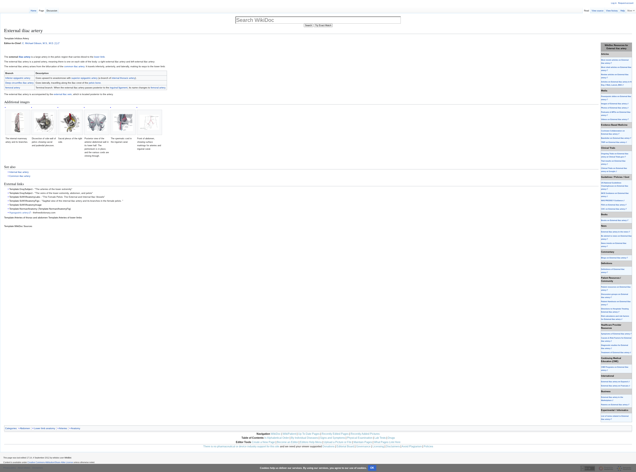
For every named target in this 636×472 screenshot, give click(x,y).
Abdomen (25, 428)
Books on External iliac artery (614, 220)
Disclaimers (393, 446)
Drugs (391, 437)
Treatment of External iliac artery (615, 352)
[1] (55, 43)
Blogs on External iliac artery (613, 258)
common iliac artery (74, 66)
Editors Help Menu (311, 442)
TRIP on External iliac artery (613, 142)
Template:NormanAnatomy (23, 208)
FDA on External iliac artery (613, 205)
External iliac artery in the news (614, 232)
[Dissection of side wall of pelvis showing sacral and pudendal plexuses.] (44, 122)
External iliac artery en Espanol (614, 382)
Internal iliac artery (19, 172)
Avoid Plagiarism (412, 446)
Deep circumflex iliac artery (19, 82)
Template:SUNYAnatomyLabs (24, 197)
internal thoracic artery (123, 78)
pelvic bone (95, 82)
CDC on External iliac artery (613, 209)
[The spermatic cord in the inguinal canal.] (123, 122)
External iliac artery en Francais (614, 386)
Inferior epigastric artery (17, 78)
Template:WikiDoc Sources (18, 226)
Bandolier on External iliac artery (615, 138)
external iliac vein (63, 94)
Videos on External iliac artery (614, 119)
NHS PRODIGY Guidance (612, 200)
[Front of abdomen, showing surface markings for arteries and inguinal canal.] (149, 122)
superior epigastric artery (84, 78)
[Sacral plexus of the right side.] (70, 122)
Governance (363, 446)
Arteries (63, 428)
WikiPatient (289, 433)
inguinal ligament (119, 87)
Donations (328, 446)
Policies (428, 446)
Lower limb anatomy (44, 428)
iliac (21, 56)
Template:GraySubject (20, 189)
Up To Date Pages (309, 433)
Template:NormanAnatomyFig (54, 208)
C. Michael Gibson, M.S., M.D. (38, 43)
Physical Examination (359, 437)
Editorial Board (345, 446)
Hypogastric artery (18, 212)
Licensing (378, 446)
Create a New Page (263, 442)
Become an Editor (287, 442)
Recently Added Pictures (365, 433)
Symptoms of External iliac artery (615, 334)
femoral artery (12, 87)
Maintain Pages (363, 442)
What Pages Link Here (387, 442)
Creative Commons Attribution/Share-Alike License (50, 462)
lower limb (99, 56)
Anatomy (75, 428)
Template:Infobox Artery (16, 38)
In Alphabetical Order (276, 437)
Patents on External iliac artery (614, 405)
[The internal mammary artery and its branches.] (17, 122)
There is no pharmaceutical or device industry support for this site (241, 446)
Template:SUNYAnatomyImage (25, 204)
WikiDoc (276, 433)
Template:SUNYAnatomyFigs (24, 200)
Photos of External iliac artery (614, 108)
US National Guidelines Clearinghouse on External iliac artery (614, 186)
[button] (631, 10)
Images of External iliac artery (614, 104)
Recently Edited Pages (335, 433)
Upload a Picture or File (338, 442)
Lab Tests (380, 437)
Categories (11, 428)
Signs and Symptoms (332, 437)
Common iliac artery (19, 176)
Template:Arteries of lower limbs (65, 217)
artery (27, 56)
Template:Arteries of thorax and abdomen (26, 217)
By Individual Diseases (304, 437)
